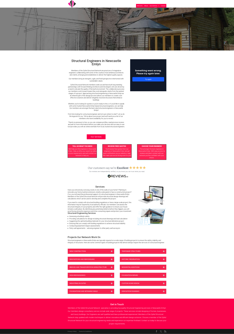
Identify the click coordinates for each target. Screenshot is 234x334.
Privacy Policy (72, 331)
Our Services (153, 6)
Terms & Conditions (85, 331)
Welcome (140, 6)
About (146, 6)
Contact (163, 6)
